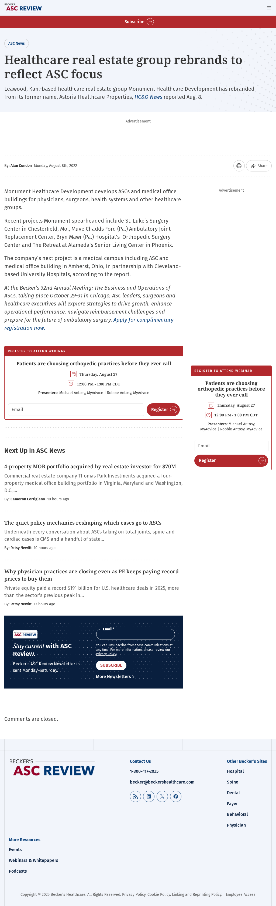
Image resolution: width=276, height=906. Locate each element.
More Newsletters (113, 676)
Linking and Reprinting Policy (196, 894)
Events (15, 849)
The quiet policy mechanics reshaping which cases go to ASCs (82, 522)
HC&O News (148, 97)
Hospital (235, 771)
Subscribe (134, 21)
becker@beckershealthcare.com (162, 782)
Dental (233, 792)
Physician (236, 825)
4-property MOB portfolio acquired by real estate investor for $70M (90, 466)
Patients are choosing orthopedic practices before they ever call (93, 363)
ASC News (16, 43)
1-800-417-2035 (144, 771)
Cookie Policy (158, 894)
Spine (232, 782)
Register (159, 409)
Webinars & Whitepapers (33, 860)
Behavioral (237, 814)
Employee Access (241, 894)
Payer (232, 803)
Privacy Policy (106, 654)
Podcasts (18, 871)
